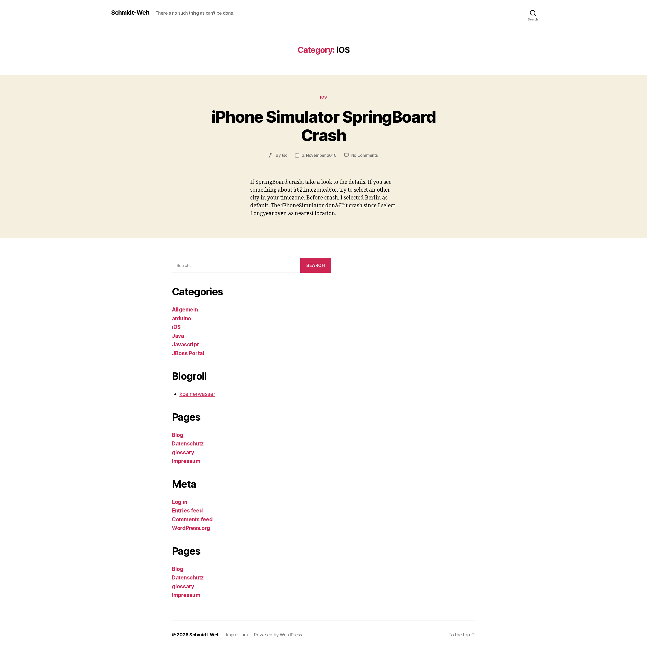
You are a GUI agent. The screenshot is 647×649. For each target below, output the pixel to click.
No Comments (364, 155)
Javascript (185, 344)
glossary (183, 452)
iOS (323, 97)
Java (178, 336)
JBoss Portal (188, 353)
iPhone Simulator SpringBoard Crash (323, 126)
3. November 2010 (319, 155)
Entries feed (187, 510)
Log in (179, 502)
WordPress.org (191, 528)
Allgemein (185, 309)
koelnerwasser (197, 394)
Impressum (186, 461)
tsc (284, 155)
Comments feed (192, 519)
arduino (181, 318)
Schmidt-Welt (130, 13)
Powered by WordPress (278, 634)
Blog (177, 435)
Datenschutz (188, 443)
